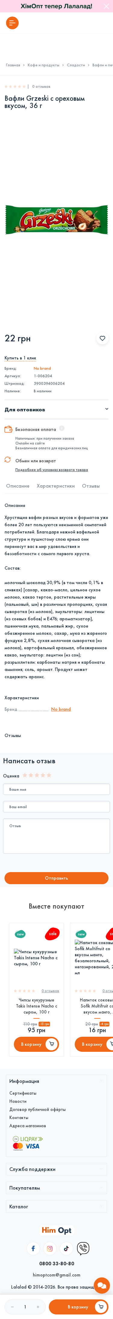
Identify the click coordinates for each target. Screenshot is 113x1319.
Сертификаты (22, 1093)
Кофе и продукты (43, 65)
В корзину (31, 1044)
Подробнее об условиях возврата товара (51, 469)
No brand (42, 368)
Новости (18, 1101)
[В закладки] (102, 338)
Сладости (76, 65)
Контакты (18, 1117)
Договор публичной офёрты (37, 1109)
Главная (13, 65)
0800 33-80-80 (56, 1263)
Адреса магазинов (27, 1125)
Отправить (56, 878)
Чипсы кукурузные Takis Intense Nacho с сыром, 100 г (36, 1006)
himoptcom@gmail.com (56, 1275)
